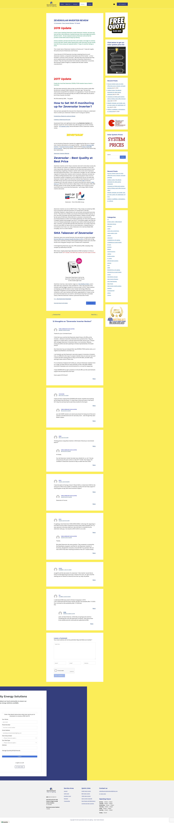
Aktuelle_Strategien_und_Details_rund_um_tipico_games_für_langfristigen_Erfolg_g (116, 105)
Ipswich (65, 791)
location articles (111, 256)
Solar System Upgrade (87, 798)
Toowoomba (67, 801)
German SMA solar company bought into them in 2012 (68, 239)
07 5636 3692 (102, 793)
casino (108, 228)
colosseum (109, 237)
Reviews (83, 4)
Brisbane (66, 798)
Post (108, 265)
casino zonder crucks (112, 233)
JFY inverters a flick (64, 126)
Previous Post (56, 314)
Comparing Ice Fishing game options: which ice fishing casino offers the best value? (116, 98)
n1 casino (109, 258)
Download (91, 303)
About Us (68, 4)
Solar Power (110, 283)
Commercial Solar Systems (88, 803)
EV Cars (109, 244)
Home (62, 4)
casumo (109, 235)
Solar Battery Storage (112, 276)
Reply (94, 378)
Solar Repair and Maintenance (88, 801)
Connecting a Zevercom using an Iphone (64, 116)
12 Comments (57, 23)
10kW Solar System (86, 796)
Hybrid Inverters (111, 251)
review (109, 274)
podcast (109, 263)
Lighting (109, 254)
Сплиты (109, 295)
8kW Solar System (86, 793)
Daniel (64, 612)
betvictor (109, 226)
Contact (89, 4)
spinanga (109, 288)
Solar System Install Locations (114, 286)
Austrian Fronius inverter (66, 146)
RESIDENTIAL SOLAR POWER (114, 272)
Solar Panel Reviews (112, 281)
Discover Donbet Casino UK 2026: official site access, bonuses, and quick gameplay (116, 86)
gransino (109, 247)
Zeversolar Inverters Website (61, 153)
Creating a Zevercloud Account (62, 119)
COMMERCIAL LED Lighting (113, 240)
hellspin (109, 249)
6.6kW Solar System (86, 791)
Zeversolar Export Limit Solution (61, 303)
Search (109, 154)
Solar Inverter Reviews (68, 23)
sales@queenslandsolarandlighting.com (108, 791)
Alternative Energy (111, 224)
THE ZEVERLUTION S (83, 284)
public (108, 267)
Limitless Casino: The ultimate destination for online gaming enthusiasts (114, 92)
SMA (83, 180)
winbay (109, 293)
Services (75, 4)
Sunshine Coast (67, 796)
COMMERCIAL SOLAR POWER (114, 242)
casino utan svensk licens (113, 231)
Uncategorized (110, 290)
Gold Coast (66, 793)
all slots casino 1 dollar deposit (114, 221)
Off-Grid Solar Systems (112, 260)
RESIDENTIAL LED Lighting (113, 270)
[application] (70, 4)
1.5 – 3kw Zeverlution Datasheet (62, 299)
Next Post (94, 314)
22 (108, 219)
